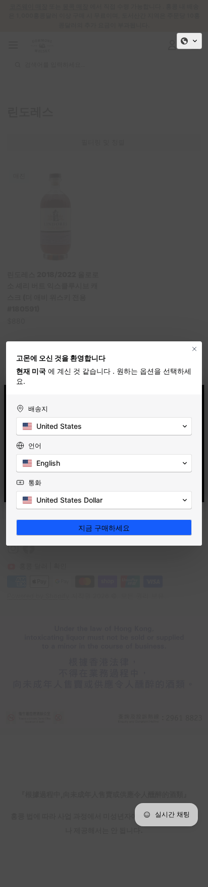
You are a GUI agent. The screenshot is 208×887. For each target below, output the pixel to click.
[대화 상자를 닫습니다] (194, 348)
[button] (189, 41)
